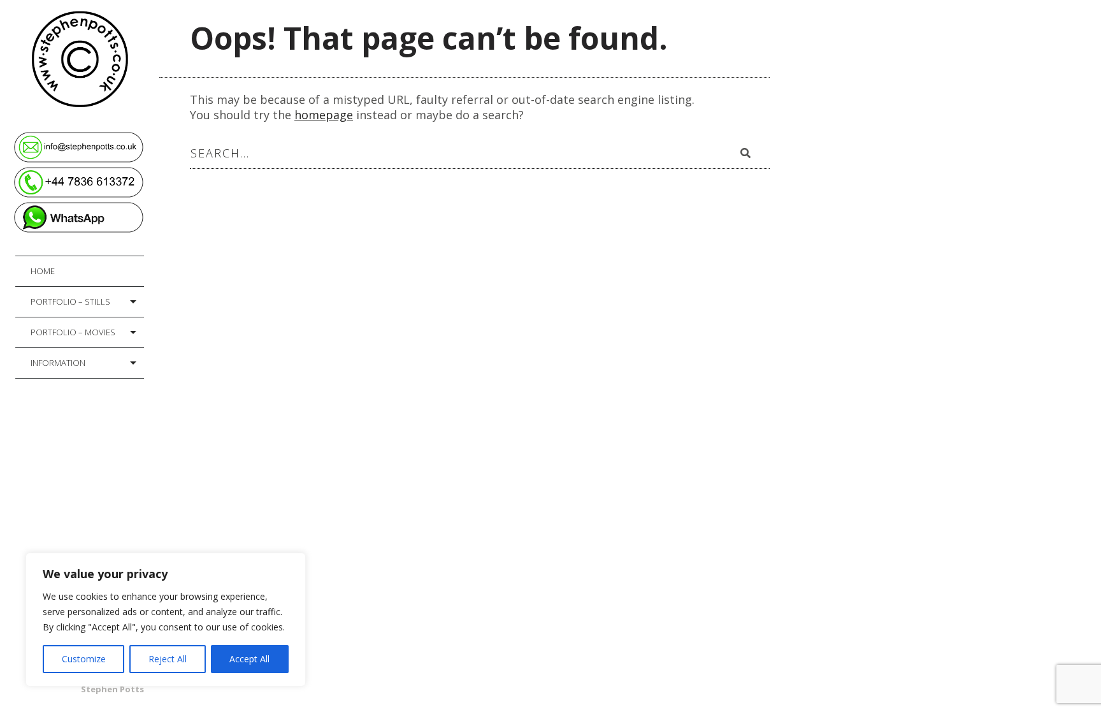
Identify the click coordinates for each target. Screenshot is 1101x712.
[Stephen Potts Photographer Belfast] (87, 56)
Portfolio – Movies (73, 332)
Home (43, 271)
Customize (84, 659)
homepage (323, 114)
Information (58, 362)
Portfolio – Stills (70, 301)
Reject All (167, 659)
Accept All (249, 659)
